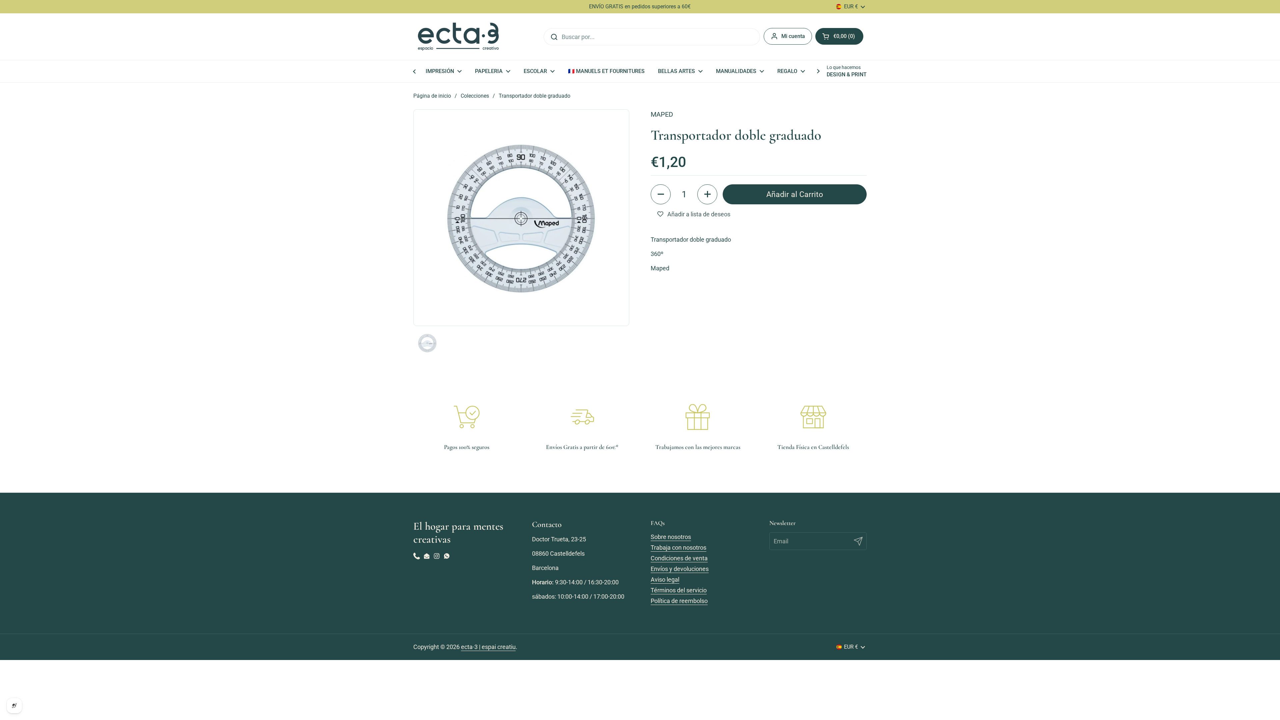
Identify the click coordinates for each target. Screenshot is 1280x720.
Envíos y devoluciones (680, 568)
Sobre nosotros (671, 536)
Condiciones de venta (679, 558)
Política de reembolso (679, 600)
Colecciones (475, 96)
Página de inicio (432, 96)
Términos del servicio (679, 590)
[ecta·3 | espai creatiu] (458, 36)
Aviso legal (665, 579)
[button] (661, 194)
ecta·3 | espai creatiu (488, 646)
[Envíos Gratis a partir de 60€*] (582, 417)
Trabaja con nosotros (678, 547)
